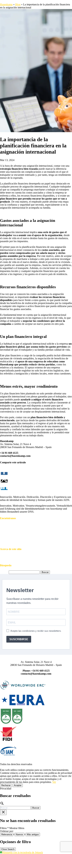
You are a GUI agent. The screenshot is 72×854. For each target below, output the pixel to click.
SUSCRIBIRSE (18, 639)
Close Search (7, 849)
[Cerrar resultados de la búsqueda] (3, 812)
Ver (54, 782)
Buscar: (4, 572)
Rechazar (6, 785)
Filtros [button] (12, 828)
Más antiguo (33, 834)
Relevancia (6, 834)
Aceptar (17, 785)
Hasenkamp (6, 4)
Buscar (35, 808)
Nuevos (19, 834)
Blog (17, 4)
